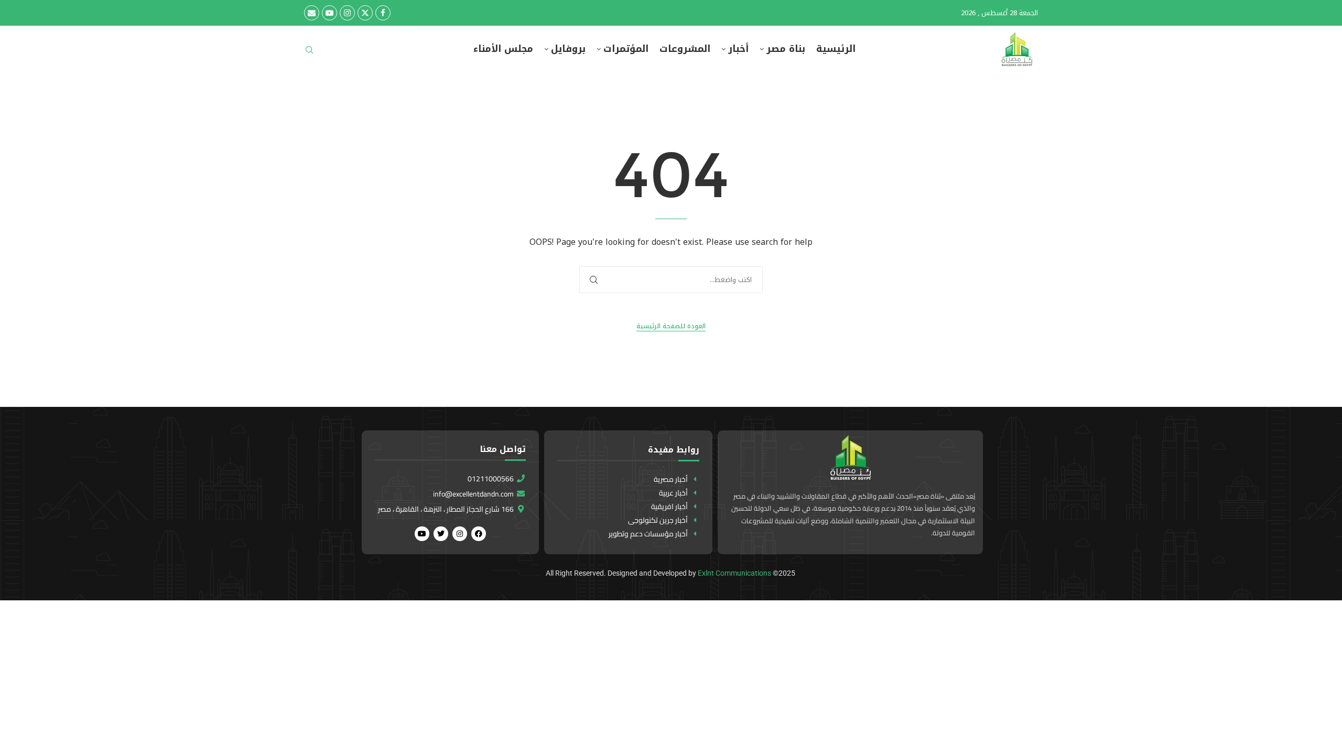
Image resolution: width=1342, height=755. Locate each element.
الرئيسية (836, 49)
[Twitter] (365, 12)
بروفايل (568, 49)
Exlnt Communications (734, 573)
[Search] (309, 53)
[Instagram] (347, 12)
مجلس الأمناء (503, 49)
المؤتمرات (625, 49)
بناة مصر (785, 49)
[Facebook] (383, 12)
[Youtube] (329, 12)
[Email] (311, 12)
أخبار (738, 49)
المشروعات (684, 49)
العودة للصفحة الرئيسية (671, 326)
